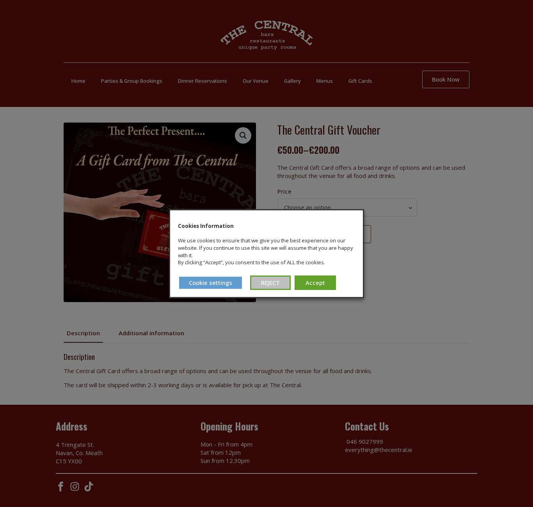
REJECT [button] (270, 282)
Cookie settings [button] (210, 282)
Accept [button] (315, 282)
